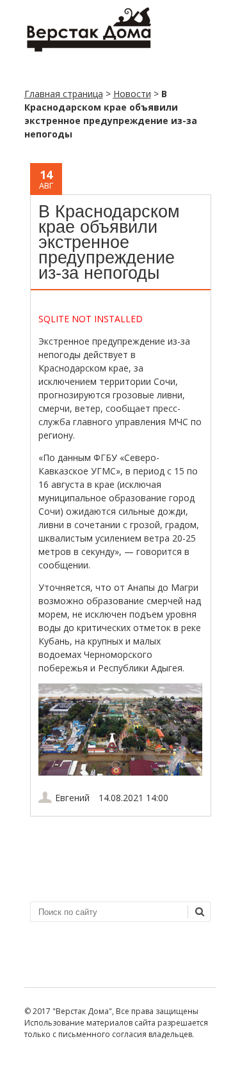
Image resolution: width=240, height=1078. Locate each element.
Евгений (72, 798)
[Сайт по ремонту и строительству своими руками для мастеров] (88, 49)
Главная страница (63, 94)
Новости (132, 94)
